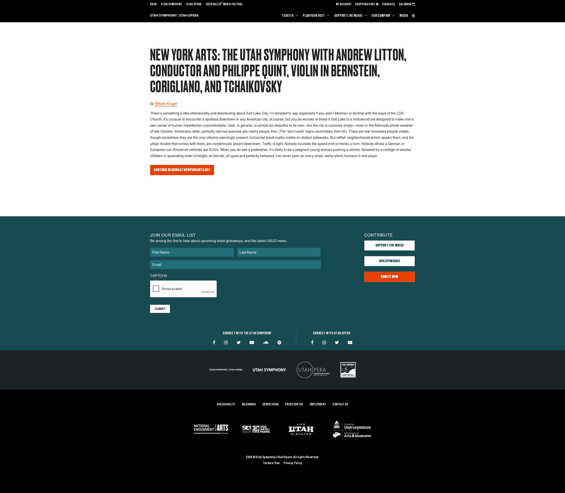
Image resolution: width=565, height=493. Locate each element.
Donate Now (389, 276)
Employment (318, 404)
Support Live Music (348, 15)
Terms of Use (271, 463)
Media (403, 15)
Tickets (288, 15)
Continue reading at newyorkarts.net (182, 170)
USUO (153, 4)
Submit (160, 308)
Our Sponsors (389, 261)
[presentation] (183, 289)
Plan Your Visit (314, 15)
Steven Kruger (166, 103)
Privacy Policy (293, 463)
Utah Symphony (171, 4)
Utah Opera (194, 4)
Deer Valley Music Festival (224, 4)
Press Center (294, 404)
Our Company (381, 15)
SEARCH (387, 4)
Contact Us (340, 404)
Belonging (249, 404)
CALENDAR (405, 4)
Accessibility (226, 404)
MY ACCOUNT (344, 4)
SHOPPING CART (365, 4)
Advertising (270, 404)
